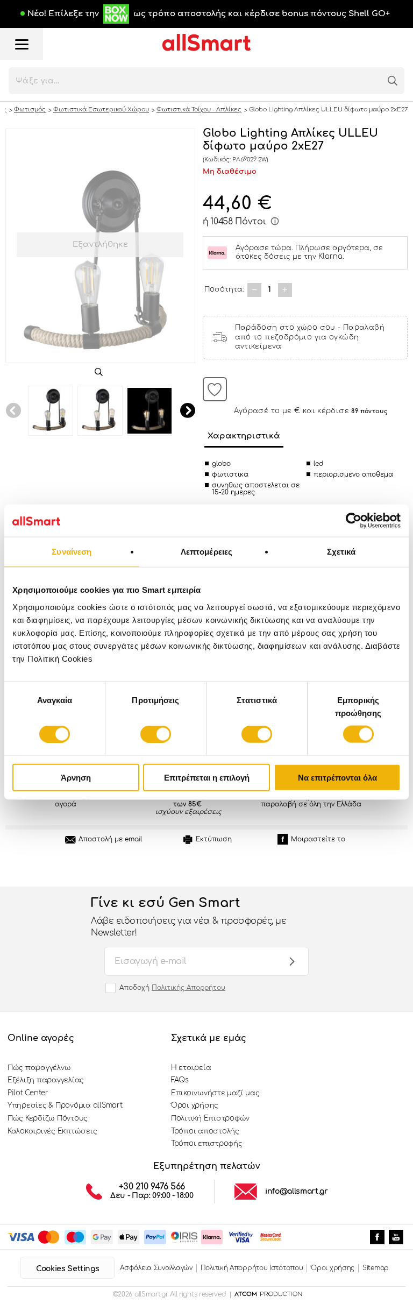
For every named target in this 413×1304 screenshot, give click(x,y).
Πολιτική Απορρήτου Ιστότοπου (252, 1268)
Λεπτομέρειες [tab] (206, 551)
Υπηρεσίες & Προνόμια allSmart (65, 1105)
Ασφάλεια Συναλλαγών (156, 1268)
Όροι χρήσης (194, 1105)
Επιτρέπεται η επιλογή (207, 777)
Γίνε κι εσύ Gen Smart (188, 917)
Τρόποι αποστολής (205, 1131)
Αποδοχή (172, 987)
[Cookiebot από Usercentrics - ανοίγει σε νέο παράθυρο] (354, 521)
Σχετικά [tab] (341, 551)
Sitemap (375, 1268)
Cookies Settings (67, 1269)
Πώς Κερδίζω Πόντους (48, 1118)
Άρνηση (76, 777)
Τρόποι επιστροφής (207, 1143)
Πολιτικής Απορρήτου (188, 987)
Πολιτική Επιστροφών (210, 1118)
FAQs (180, 1080)
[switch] (155, 734)
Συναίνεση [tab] (71, 551)
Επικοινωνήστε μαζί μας (215, 1093)
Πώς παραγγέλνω (39, 1068)
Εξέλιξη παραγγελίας (46, 1080)
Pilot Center (28, 1093)
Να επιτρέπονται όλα (337, 777)
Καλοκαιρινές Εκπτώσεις (52, 1131)
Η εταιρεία (191, 1068)
